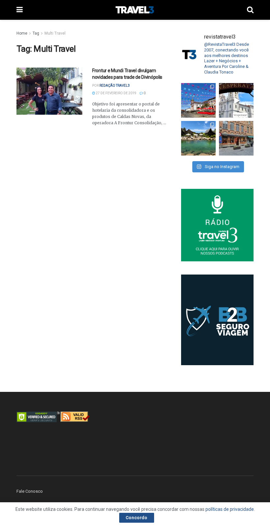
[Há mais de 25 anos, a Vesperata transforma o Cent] (236, 100)
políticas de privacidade (229, 509)
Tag (36, 33)
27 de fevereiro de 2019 (115, 93)
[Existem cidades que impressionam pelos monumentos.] (198, 100)
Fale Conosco (29, 491)
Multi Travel (55, 33)
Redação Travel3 (114, 85)
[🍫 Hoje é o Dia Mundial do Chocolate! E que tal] (236, 138)
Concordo (137, 517)
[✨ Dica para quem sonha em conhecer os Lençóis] (198, 138)
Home (21, 33)
